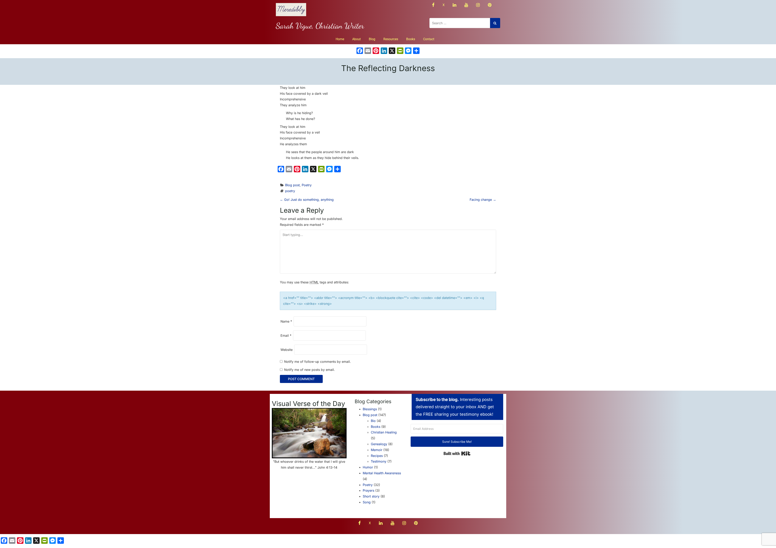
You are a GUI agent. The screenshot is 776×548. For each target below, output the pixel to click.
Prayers (368, 490)
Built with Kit (457, 453)
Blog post (292, 185)
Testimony (378, 461)
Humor (368, 467)
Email (285, 335)
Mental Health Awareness (382, 473)
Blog (372, 39)
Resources (390, 39)
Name (286, 321)
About (356, 39)
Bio (373, 421)
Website (286, 350)
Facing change (483, 200)
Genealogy (379, 444)
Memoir (376, 450)
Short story (371, 496)
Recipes (377, 456)
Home (340, 39)
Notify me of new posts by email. (309, 370)
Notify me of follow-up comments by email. (317, 362)
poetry (290, 191)
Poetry (307, 185)
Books (410, 39)
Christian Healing (384, 432)
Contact (428, 39)
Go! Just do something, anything (307, 200)
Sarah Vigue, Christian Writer (320, 26)
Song (367, 502)
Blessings (370, 409)
